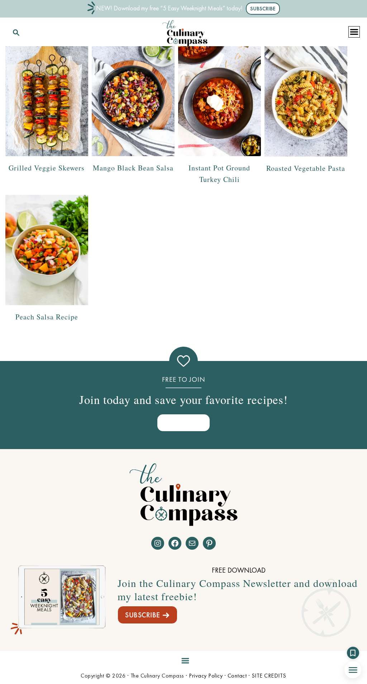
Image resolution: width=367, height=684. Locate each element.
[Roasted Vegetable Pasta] (305, 101)
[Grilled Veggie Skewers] (46, 101)
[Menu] (183, 659)
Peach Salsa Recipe (46, 317)
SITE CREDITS (269, 675)
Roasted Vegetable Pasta (305, 168)
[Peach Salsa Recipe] (46, 250)
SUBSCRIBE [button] (263, 8)
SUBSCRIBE (142, 615)
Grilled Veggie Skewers (47, 168)
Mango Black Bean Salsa (133, 168)
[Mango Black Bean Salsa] (133, 101)
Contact (237, 675)
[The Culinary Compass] (185, 31)
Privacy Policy (206, 675)
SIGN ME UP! (183, 422)
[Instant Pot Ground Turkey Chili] (219, 101)
